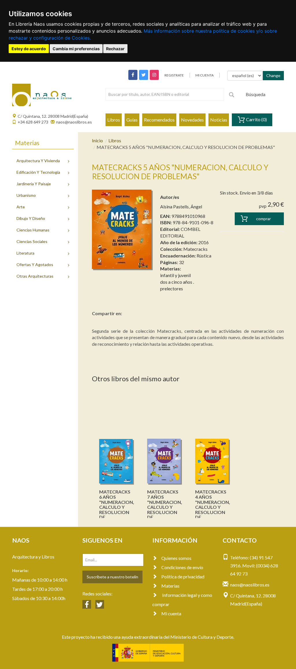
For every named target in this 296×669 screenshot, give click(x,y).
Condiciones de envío (182, 567)
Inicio (97, 140)
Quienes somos (176, 558)
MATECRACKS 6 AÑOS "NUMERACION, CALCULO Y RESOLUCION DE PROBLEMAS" (116, 507)
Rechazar (115, 48)
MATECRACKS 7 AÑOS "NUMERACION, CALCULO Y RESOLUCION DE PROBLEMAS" (164, 507)
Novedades (192, 119)
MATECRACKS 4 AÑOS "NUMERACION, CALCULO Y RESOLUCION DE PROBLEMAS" (212, 507)
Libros (113, 119)
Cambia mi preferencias (76, 48)
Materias (170, 585)
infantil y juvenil (175, 275)
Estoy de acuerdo (29, 48)
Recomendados (159, 119)
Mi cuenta (171, 613)
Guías (132, 119)
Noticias (218, 119)
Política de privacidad (182, 576)
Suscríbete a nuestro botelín (112, 576)
